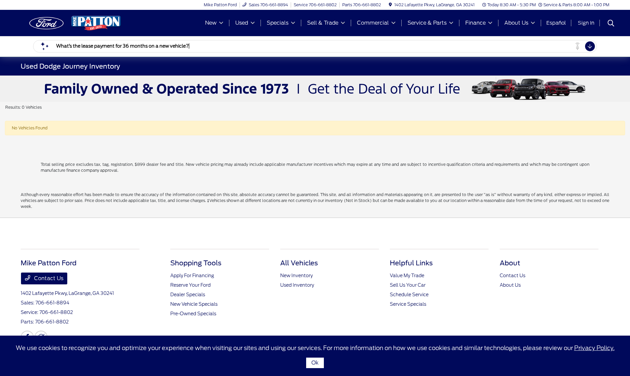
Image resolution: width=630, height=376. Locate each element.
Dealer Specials (187, 294)
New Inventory (296, 275)
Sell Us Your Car (408, 285)
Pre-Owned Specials (193, 313)
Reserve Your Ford (190, 285)
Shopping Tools (195, 263)
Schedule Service (409, 294)
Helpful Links (411, 263)
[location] (390, 4)
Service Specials (408, 304)
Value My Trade (407, 275)
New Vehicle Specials (194, 304)
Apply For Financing (192, 275)
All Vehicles (299, 263)
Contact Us (48, 278)
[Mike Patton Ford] (77, 22)
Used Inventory (297, 285)
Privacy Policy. (594, 347)
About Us (510, 285)
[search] (611, 24)
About (510, 263)
